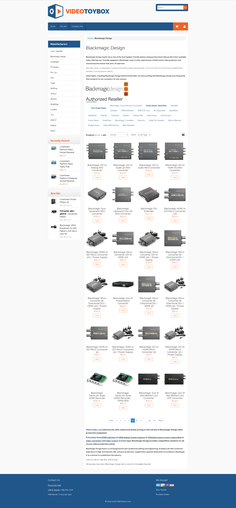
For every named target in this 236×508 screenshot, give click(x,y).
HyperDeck (173, 111)
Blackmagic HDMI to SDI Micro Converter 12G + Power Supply (97, 255)
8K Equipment (159, 111)
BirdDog (54, 88)
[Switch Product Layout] (183, 135)
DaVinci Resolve (174, 120)
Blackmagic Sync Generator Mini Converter (97, 211)
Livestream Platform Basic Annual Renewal (67, 150)
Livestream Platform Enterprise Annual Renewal (68, 178)
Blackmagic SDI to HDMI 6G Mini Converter (174, 168)
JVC (52, 115)
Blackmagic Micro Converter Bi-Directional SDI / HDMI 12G (175, 256)
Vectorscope (166, 115)
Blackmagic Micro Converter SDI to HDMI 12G (123, 255)
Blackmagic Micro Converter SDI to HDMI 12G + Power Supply (149, 256)
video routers (112, 441)
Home (52, 26)
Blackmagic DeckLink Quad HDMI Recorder (97, 395)
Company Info (77, 26)
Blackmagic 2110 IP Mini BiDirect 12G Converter (149, 395)
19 (149, 420)
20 (154, 420)
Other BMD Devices (111, 125)
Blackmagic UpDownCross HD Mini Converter (123, 211)
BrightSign (55, 104)
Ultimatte (174, 106)
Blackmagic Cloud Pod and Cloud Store (126, 106)
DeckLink (141, 120)
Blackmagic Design (58, 57)
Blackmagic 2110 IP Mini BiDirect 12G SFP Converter (175, 395)
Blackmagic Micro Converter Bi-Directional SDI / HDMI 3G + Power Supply (175, 303)
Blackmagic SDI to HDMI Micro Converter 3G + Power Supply (174, 351)
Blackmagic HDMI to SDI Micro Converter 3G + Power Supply (123, 349)
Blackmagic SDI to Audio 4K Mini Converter (123, 168)
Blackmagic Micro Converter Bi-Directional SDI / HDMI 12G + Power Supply (97, 303)
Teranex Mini (138, 115)
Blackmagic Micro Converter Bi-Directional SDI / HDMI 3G (149, 302)
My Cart (63, 26)
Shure (53, 131)
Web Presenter (128, 125)
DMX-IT (54, 120)
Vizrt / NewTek (56, 51)
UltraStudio (92, 115)
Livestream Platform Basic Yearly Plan (66, 164)
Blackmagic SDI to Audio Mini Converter (149, 166)
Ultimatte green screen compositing (164, 437)
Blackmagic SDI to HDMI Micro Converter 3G (148, 349)
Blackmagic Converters (124, 120)
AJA (52, 78)
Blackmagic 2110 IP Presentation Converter (123, 301)
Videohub (115, 115)
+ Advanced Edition (68, 214)
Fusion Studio (93, 120)
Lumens (54, 110)
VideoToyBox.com (94, 430)
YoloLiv (53, 94)
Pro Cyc (54, 72)
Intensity (104, 115)
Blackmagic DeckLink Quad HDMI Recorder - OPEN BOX (123, 397)
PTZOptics (55, 67)
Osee (53, 83)
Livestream (55, 62)
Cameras (113, 111)
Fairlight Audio (93, 125)
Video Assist (152, 115)
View (97, 177)
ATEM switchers (109, 437)
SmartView (107, 120)
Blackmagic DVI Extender (149, 209)
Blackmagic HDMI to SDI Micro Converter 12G (175, 211)
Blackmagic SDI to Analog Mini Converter (97, 168)
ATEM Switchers (127, 111)
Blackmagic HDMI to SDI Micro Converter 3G (97, 349)
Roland (53, 125)
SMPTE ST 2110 (144, 111)
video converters (94, 441)
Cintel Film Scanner (156, 120)
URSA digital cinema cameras (132, 437)
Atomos (54, 99)
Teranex (126, 115)
